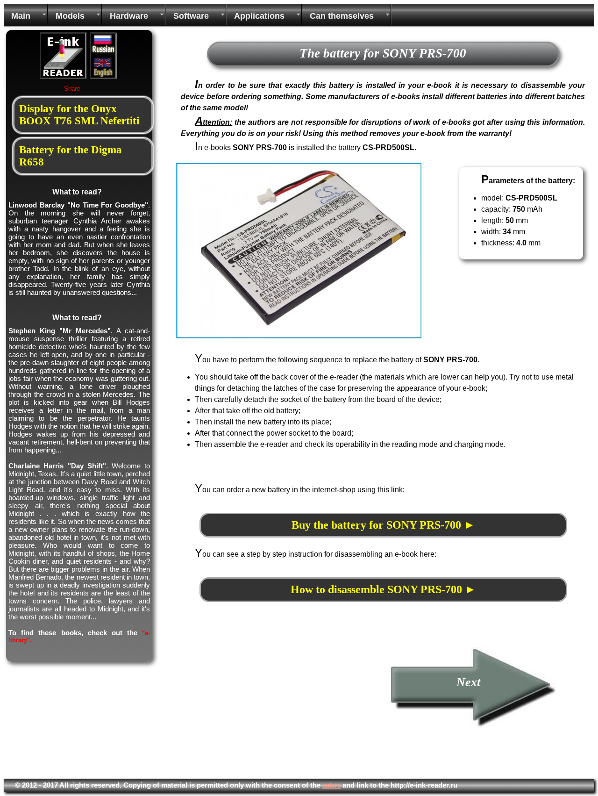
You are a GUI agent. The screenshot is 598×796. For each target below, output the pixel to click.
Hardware (129, 16)
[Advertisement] (254, 708)
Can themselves (342, 16)
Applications (259, 16)
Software (191, 16)
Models (70, 16)
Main (20, 16)
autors (331, 785)
